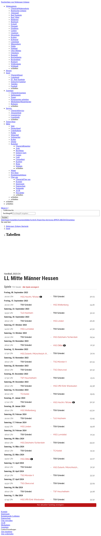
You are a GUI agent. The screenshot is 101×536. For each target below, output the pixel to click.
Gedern (14, 31)
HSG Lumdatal (27, 329)
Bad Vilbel (15, 17)
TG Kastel (24, 394)
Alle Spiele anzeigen (30, 287)
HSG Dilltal (58, 345)
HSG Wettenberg (60, 305)
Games (18, 155)
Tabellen (14, 84)
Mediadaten (5, 525)
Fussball (14, 86)
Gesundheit (20, 159)
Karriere (19, 162)
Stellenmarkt (16, 95)
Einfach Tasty (21, 153)
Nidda (13, 46)
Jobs (2, 220)
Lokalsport (15, 77)
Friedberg (14, 28)
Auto (18, 148)
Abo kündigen (6, 532)
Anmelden (13, 220)
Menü (3, 208)
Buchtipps (20, 150)
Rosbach (14, 62)
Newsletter (20, 193)
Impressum (20, 184)
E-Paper (38, 220)
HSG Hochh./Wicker (29, 297)
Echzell (14, 24)
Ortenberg (15, 53)
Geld (18, 157)
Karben (14, 37)
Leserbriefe (15, 117)
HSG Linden (58, 321)
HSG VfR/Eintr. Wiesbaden (65, 386)
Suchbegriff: (8, 213)
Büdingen (14, 19)
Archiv (32, 220)
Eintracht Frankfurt (18, 82)
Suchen (4, 217)
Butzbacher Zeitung (18, 11)
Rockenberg (15, 59)
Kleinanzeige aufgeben (20, 99)
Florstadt (14, 26)
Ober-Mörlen (16, 51)
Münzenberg (16, 44)
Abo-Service (46, 220)
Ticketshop (70, 220)
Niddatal (14, 48)
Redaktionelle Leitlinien (10, 516)
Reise (18, 164)
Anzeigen (4, 527)
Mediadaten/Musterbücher (21, 102)
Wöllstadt (14, 66)
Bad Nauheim (16, 15)
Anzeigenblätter (24, 220)
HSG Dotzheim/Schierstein (65, 337)
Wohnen (19, 166)
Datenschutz (20, 186)
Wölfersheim (16, 64)
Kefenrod (14, 39)
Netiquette (20, 188)
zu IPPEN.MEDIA (58, 220)
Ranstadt (14, 55)
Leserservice (16, 115)
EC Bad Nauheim (18, 79)
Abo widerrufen (7, 534)
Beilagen (14, 104)
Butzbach (14, 22)
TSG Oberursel (60, 370)
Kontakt (19, 182)
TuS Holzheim (26, 313)
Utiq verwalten (7, 520)
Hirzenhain (15, 35)
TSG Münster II (60, 362)
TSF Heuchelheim (28, 378)
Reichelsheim (16, 57)
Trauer (13, 97)
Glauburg (14, 33)
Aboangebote (16, 113)
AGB (18, 190)
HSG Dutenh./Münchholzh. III (33, 353)
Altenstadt (15, 13)
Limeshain (15, 42)
